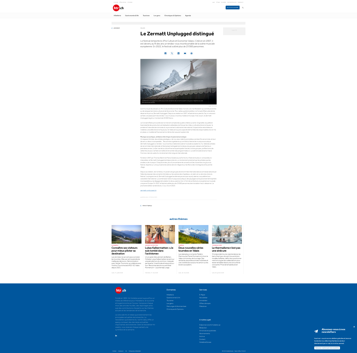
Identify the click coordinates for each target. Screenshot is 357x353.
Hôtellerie (117, 15)
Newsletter (223, 2)
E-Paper (218, 2)
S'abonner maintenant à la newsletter (327, 348)
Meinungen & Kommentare (176, 306)
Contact (202, 339)
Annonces (115, 2)
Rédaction (203, 328)
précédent (117, 28)
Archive (202, 336)
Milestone (203, 306)
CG (126, 351)
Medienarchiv (241, 2)
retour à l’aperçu (147, 205)
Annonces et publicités (207, 330)
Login (213, 2)
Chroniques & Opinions (172, 15)
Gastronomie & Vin (132, 15)
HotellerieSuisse (205, 342)
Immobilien (129, 2)
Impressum (120, 351)
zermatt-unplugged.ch (148, 190)
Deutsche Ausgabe (232, 7)
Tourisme (146, 15)
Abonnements (204, 333)
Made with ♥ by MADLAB (239, 351)
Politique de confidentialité (135, 351)
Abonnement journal (231, 2)
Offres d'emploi (122, 2)
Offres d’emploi (205, 303)
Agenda (188, 15)
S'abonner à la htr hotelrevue (209, 325)
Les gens (157, 15)
